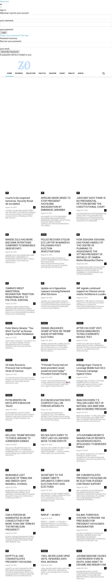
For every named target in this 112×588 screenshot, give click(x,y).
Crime (44, 234)
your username (6, 20)
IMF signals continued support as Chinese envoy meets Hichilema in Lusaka (91, 291)
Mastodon (4, 1)
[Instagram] (93, 58)
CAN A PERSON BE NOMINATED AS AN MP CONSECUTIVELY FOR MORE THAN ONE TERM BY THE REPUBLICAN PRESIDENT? (20, 522)
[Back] (1, 7)
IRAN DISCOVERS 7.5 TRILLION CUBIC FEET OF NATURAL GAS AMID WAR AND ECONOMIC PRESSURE (91, 404)
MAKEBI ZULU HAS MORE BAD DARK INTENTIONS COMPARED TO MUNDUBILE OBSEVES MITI (20, 244)
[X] (97, 58)
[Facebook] (89, 58)
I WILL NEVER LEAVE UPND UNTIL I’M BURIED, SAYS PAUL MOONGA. (55, 558)
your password (6, 29)
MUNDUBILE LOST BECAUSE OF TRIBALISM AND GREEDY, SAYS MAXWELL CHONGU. (18, 479)
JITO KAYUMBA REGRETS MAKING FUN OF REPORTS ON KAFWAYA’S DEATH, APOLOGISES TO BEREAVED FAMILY (91, 441)
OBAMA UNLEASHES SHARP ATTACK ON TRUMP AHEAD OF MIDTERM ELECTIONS (56, 332)
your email (4, 49)
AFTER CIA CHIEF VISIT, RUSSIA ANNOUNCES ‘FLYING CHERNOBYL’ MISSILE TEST (89, 332)
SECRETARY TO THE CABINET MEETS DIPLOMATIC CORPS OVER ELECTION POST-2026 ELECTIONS (55, 481)
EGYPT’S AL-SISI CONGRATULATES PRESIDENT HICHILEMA (18, 558)
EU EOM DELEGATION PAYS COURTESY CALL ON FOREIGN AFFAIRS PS (55, 403)
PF (7, 193)
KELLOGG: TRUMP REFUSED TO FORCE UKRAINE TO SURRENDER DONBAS (20, 438)
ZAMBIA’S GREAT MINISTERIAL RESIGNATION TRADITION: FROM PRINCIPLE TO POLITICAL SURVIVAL (19, 294)
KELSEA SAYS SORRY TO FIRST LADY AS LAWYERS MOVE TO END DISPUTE (54, 438)
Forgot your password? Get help (14, 35)
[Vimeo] (101, 58)
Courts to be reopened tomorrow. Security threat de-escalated (19, 200)
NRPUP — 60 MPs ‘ (51, 514)
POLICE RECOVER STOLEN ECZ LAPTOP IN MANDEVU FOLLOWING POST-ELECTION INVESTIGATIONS (55, 245)
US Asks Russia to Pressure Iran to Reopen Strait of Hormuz (18, 367)
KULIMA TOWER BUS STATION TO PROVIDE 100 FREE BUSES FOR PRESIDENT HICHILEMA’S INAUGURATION (90, 520)
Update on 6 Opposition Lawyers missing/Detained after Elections (55, 291)
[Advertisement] (56, 97)
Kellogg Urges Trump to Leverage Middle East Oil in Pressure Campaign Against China (90, 369)
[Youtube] (105, 58)
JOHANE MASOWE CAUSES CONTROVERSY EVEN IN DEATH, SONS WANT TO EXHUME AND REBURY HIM (91, 560)
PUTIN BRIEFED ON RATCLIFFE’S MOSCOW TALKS (17, 403)
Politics (8, 323)
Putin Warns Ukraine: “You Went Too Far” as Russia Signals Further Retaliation (19, 331)
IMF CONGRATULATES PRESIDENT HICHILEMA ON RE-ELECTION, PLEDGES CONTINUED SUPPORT (91, 479)
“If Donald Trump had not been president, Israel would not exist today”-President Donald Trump (54, 369)
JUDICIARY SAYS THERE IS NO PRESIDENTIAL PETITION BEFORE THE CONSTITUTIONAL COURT (91, 202)
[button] (103, 73)
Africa (44, 430)
